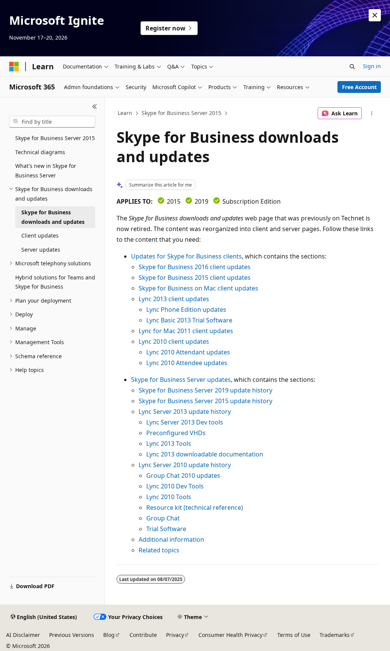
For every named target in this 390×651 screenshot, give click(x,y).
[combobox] (52, 122)
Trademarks (335, 634)
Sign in (372, 66)
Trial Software (166, 529)
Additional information (171, 539)
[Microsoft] (14, 67)
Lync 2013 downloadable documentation (204, 454)
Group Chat (163, 518)
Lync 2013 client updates (174, 299)
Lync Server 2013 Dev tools (184, 422)
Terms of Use (293, 634)
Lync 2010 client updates (174, 341)
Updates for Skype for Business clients (186, 256)
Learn (125, 112)
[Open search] (352, 66)
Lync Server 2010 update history (185, 465)
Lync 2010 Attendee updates (186, 363)
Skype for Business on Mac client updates (198, 288)
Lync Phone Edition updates (186, 309)
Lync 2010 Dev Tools (175, 486)
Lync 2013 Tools (168, 443)
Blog (109, 634)
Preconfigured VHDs (176, 433)
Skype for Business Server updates (181, 379)
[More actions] (371, 113)
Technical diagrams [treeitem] (40, 152)
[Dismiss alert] (375, 15)
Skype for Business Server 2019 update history (205, 390)
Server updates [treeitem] (40, 249)
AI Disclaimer (23, 634)
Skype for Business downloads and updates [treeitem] (53, 217)
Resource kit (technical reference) (194, 507)
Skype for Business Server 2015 (181, 112)
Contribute (143, 634)
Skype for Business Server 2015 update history (205, 401)
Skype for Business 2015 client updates (195, 277)
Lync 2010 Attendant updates (188, 352)
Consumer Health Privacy (230, 634)
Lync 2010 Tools (168, 497)
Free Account (359, 87)
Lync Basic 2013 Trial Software (189, 320)
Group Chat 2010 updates (183, 475)
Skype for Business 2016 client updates (195, 267)
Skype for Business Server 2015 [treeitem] (55, 138)
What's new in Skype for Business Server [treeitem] (45, 170)
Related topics (159, 550)
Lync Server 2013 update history (185, 411)
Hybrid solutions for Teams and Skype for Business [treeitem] (55, 282)
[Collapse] (94, 107)
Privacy (175, 634)
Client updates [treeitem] (40, 235)
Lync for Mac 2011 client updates (186, 331)
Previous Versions (71, 634)
